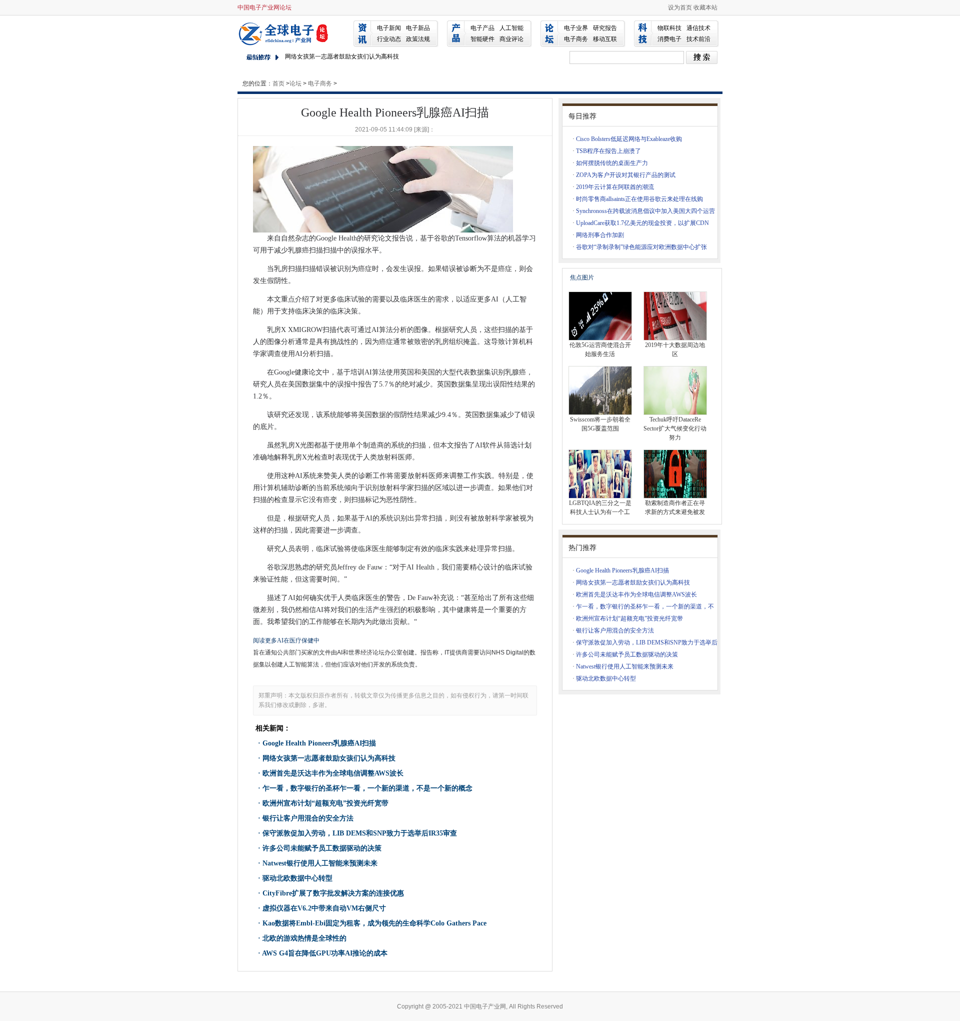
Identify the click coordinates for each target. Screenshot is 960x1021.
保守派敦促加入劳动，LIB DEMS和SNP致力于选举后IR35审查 (359, 833)
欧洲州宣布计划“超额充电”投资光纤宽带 (325, 803)
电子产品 (482, 28)
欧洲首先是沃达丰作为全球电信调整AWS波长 (333, 773)
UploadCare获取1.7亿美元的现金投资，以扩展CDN (642, 223)
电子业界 (576, 28)
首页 (278, 83)
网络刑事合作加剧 (600, 235)
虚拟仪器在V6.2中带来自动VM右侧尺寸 (324, 908)
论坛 (296, 83)
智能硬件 (482, 39)
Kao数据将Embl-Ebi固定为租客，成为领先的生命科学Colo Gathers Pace (374, 923)
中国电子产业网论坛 (265, 7)
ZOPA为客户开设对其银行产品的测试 (626, 175)
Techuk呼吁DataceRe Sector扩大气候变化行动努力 (675, 428)
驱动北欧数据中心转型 (297, 878)
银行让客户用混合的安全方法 (308, 818)
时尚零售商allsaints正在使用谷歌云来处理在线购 (639, 199)
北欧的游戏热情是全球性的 (304, 938)
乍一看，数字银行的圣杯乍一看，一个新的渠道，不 (645, 606)
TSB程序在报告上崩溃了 (608, 151)
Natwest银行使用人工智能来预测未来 (320, 863)
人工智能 (512, 28)
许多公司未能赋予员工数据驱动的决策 (322, 848)
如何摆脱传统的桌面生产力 (612, 163)
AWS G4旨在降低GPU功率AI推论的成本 (325, 953)
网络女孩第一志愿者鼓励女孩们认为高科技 (342, 56)
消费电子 (670, 39)
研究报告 (605, 28)
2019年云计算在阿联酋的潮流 (615, 187)
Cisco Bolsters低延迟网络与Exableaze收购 (629, 139)
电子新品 (418, 28)
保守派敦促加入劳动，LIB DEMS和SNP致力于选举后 (647, 642)
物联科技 (670, 28)
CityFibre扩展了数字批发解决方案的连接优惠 (333, 893)
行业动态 (389, 39)
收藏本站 (706, 7)
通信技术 (698, 28)
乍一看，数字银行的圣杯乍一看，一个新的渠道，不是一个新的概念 (367, 788)
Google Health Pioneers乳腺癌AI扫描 (319, 743)
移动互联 (605, 39)
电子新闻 (389, 28)
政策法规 (418, 39)
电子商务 (576, 39)
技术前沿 (698, 39)
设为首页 (680, 7)
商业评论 (512, 39)
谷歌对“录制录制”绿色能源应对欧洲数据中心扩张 (641, 247)
